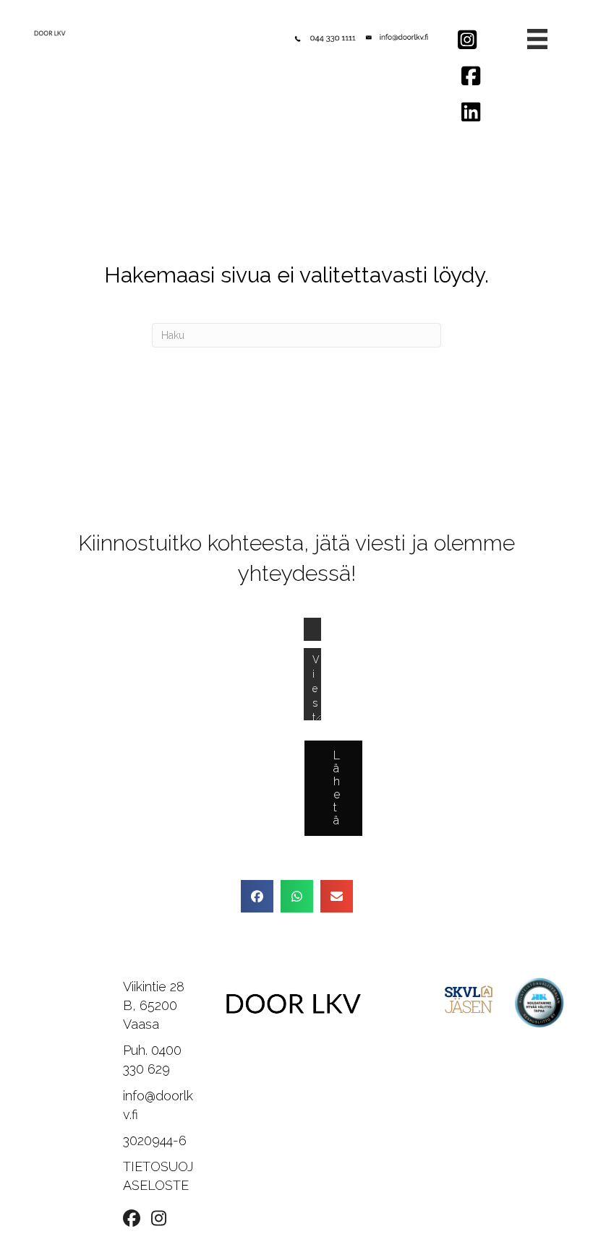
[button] (333, 788)
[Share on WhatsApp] (297, 896)
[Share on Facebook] (257, 896)
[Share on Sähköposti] (336, 896)
